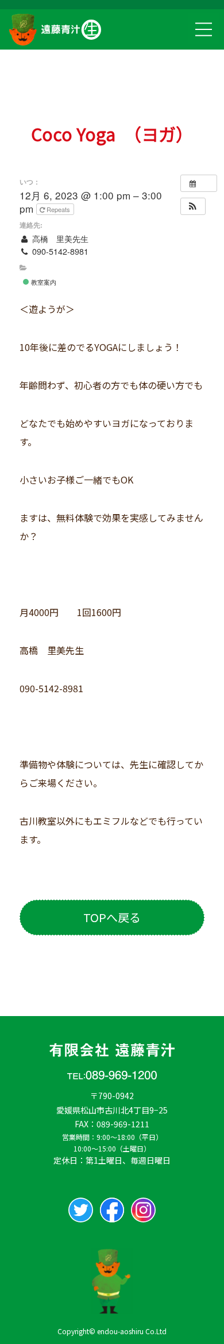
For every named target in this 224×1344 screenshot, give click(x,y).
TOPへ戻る (112, 917)
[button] (192, 206)
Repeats (58, 209)
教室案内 (42, 281)
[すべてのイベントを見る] (198, 183)
